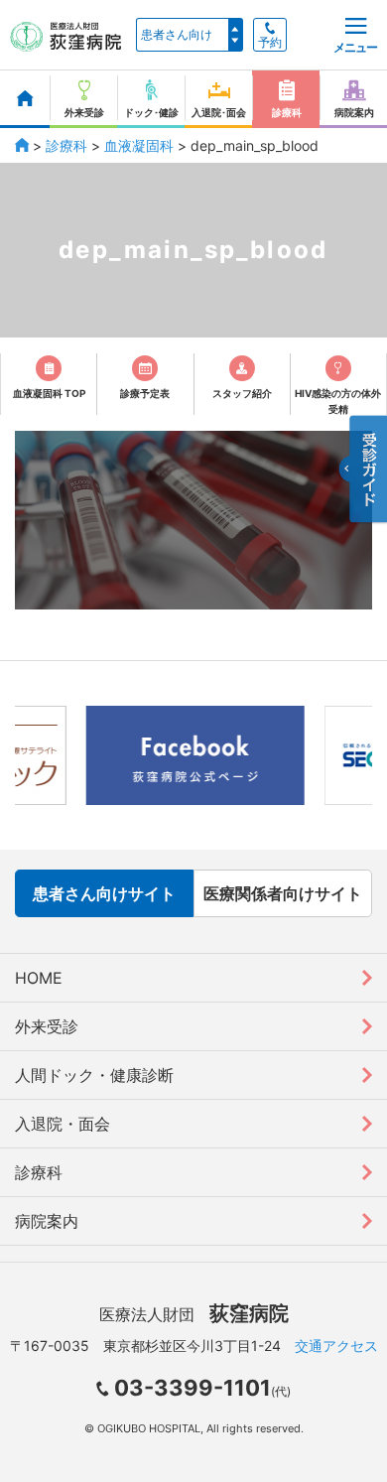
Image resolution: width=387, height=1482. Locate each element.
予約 (270, 43)
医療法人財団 (194, 1314)
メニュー (355, 47)
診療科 (66, 145)
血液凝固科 (139, 145)
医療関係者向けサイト (282, 893)
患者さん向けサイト (104, 893)
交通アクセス (336, 1345)
